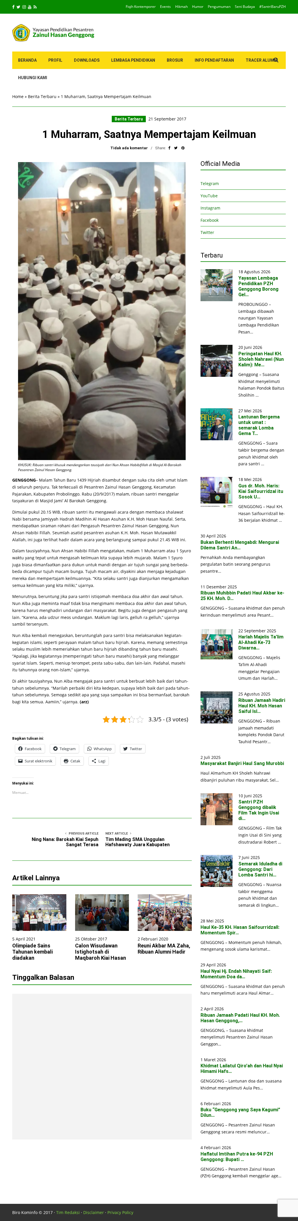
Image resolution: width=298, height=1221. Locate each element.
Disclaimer (93, 1212)
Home (18, 96)
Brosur (175, 60)
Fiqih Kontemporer (141, 6)
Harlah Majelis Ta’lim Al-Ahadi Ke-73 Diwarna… (260, 642)
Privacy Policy (120, 1212)
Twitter (207, 232)
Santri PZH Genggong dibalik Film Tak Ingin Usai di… (258, 810)
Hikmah (181, 6)
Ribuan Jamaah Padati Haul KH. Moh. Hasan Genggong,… (240, 1017)
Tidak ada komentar (129, 148)
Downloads (87, 60)
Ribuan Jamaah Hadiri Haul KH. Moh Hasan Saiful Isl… (261, 706)
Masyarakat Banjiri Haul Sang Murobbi (242, 763)
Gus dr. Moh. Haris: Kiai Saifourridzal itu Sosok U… (260, 491)
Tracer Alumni (262, 60)
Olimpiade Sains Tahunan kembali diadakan (32, 952)
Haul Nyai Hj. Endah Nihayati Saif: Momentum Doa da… (236, 973)
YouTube (209, 195)
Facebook (210, 220)
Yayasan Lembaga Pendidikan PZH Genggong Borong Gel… (258, 286)
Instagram (210, 208)
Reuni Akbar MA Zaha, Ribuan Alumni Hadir (164, 949)
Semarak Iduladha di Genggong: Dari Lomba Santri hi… (260, 869)
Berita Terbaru (42, 96)
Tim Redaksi (68, 1212)
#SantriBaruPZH (272, 6)
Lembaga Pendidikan (133, 60)
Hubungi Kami (32, 77)
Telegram (210, 183)
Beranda (27, 60)
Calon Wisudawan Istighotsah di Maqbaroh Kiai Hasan (100, 952)
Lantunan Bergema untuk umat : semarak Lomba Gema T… (259, 425)
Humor (197, 6)
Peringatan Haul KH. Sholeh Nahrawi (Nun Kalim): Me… (261, 359)
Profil (55, 60)
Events (165, 6)
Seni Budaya (245, 6)
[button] (102, 311)
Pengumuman (219, 6)
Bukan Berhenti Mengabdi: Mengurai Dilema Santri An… (240, 545)
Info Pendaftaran (214, 60)
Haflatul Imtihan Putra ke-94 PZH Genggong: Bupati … (237, 1156)
